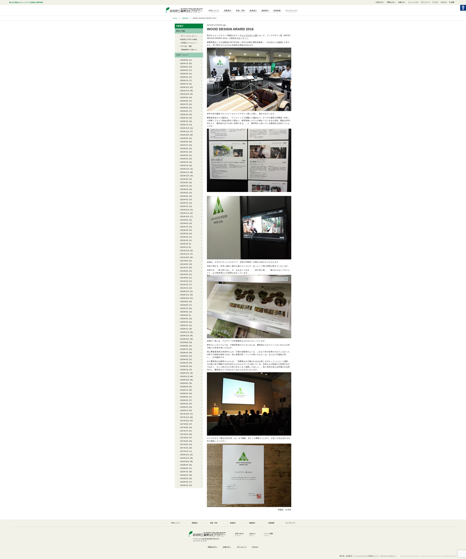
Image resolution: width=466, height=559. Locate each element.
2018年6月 (184, 393)
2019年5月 (184, 356)
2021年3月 (184, 281)
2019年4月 (184, 359)
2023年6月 (184, 189)
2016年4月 (184, 482)
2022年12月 (184, 210)
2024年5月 (184, 152)
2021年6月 (184, 271)
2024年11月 (184, 131)
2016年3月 (184, 485)
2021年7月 (184, 268)
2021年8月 (184, 264)
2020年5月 (184, 315)
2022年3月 (184, 240)
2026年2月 (184, 80)
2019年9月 (184, 342)
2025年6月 (184, 108)
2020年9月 (184, 302)
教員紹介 (253, 10)
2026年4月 (184, 74)
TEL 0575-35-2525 (200, 541)
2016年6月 (184, 475)
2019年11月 (184, 336)
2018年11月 (184, 376)
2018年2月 (184, 407)
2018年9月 (184, 383)
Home (175, 18)
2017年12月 (184, 414)
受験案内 (227, 10)
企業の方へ (402, 2)
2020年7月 (184, 308)
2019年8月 (184, 346)
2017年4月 (184, 441)
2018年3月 (184, 404)
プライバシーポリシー (388, 556)
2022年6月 (184, 230)
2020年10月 (184, 298)
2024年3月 (184, 159)
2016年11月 (184, 458)
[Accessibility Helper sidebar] (463, 8)
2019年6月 (184, 353)
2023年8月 (184, 182)
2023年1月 (184, 206)
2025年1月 (184, 125)
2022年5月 (184, 233)
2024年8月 (184, 142)
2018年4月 (184, 400)
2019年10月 (184, 339)
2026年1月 (184, 84)
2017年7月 (184, 431)
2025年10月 (184, 94)
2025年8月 (184, 101)
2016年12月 (184, 455)
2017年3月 (184, 444)
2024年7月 (184, 145)
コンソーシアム (413, 2)
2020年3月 (184, 322)
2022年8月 (184, 223)
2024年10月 (184, 135)
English (444, 2)
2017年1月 (184, 451)
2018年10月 (184, 380)
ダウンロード (425, 2)
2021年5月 (184, 274)
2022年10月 (184, 216)
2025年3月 (184, 118)
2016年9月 (184, 465)
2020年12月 (184, 291)
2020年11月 (184, 295)
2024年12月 (184, 128)
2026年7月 (184, 63)
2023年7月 (184, 186)
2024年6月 (184, 148)
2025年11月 (184, 91)
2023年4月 (184, 196)
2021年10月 (184, 257)
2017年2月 (184, 448)
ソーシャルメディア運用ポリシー (366, 556)
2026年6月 (184, 67)
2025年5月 (184, 111)
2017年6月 (184, 434)
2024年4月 (184, 155)
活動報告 (185, 18)
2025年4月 (184, 114)
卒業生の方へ (391, 2)
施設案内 (265, 10)
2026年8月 (184, 60)
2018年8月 (184, 387)
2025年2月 (184, 121)
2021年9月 (184, 261)
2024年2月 (184, 162)
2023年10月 (184, 176)
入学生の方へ (379, 2)
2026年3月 (184, 77)
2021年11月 (184, 254)
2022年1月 (184, 247)
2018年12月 (184, 373)
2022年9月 (184, 220)
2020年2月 (184, 325)
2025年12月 (184, 87)
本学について (214, 10)
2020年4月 (184, 319)
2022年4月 (184, 237)
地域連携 (277, 10)
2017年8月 (184, 427)
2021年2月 (184, 285)
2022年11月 (184, 213)
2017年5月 (184, 438)
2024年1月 (184, 165)
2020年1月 (184, 329)
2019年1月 (184, 370)
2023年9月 (184, 179)
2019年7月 (184, 349)
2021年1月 (184, 288)
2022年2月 (184, 244)
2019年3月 (184, 363)
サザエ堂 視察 (186, 46)
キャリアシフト (292, 10)
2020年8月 (184, 305)
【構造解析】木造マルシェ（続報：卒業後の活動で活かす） (202, 50)
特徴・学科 (240, 10)
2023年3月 (184, 199)
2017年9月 (184, 424)
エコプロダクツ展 (249, 35)
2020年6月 (184, 312)
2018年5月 (184, 397)
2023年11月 (184, 172)
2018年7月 (184, 390)
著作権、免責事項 (346, 556)
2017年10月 (184, 421)
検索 (452, 2)
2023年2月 (184, 203)
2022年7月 (184, 227)
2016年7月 (184, 472)
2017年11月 (184, 417)
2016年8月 (184, 468)
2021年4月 (184, 278)
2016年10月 (184, 461)
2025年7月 (184, 104)
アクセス (435, 2)
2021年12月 (184, 250)
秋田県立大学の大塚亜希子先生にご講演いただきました (201, 39)
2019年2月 (184, 366)
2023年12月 (184, 169)
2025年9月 (184, 97)
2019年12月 (184, 332)
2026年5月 (184, 70)
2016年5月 (184, 478)
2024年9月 (184, 138)
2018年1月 (184, 410)
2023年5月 (184, 193)
